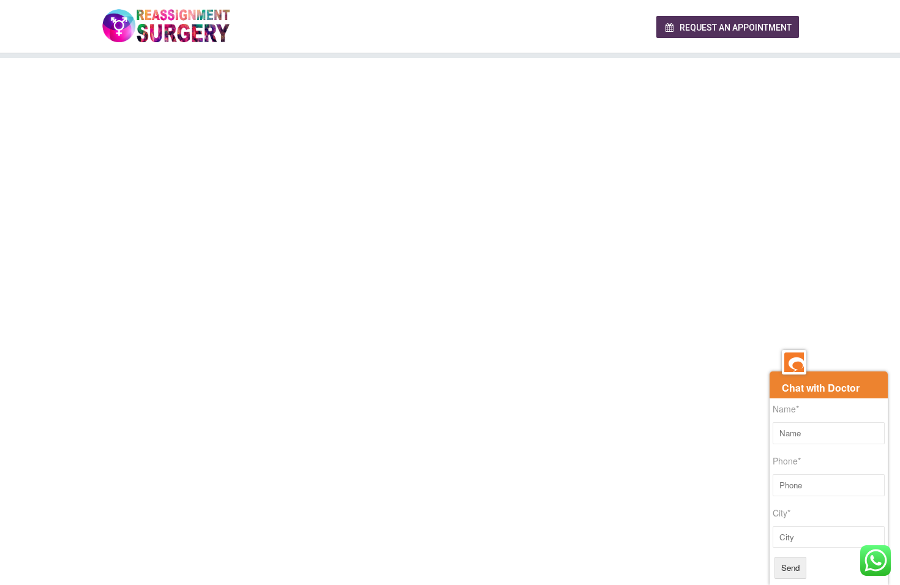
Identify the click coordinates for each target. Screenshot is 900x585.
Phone (470, 158)
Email (468, 215)
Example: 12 (253, 392)
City (244, 215)
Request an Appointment (735, 27)
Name (786, 409)
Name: (249, 158)
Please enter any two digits (290, 344)
